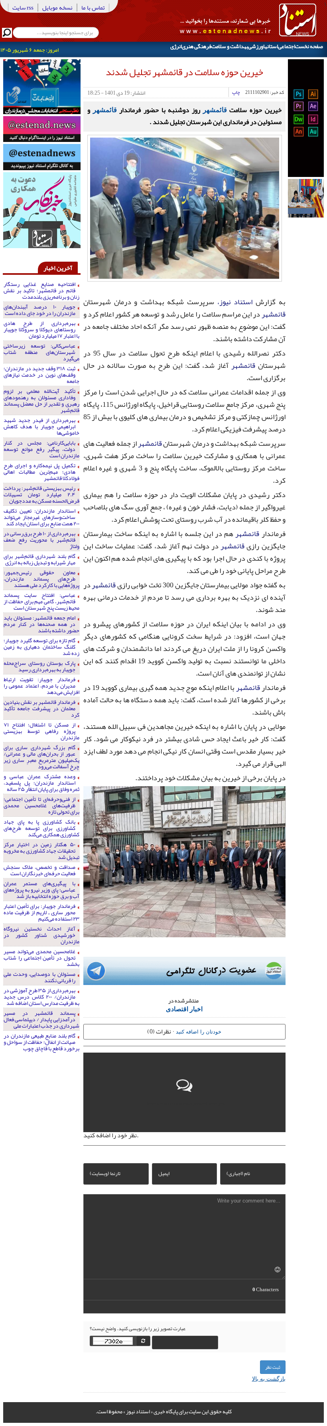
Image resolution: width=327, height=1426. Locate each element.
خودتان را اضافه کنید (198, 1031)
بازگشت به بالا (269, 1378)
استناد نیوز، (235, 302)
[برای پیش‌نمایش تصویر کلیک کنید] (184, 207)
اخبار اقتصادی (184, 1008)
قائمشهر (215, 109)
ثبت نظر (272, 1367)
